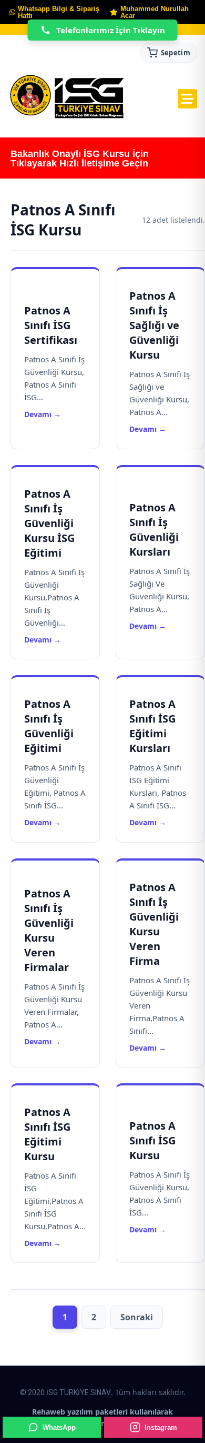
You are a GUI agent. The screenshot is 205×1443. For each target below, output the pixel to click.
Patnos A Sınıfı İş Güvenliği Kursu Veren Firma (154, 924)
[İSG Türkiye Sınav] (67, 97)
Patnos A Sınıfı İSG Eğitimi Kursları (152, 726)
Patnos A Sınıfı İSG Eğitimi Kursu (47, 1134)
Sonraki (136, 1317)
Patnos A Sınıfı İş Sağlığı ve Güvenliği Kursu (154, 325)
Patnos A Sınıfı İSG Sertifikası (50, 325)
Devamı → (42, 414)
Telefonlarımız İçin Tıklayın (110, 30)
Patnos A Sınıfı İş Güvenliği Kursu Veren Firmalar (49, 930)
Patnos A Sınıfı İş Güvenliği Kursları (154, 529)
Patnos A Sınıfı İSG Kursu (152, 1140)
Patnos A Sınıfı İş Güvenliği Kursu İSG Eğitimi (49, 523)
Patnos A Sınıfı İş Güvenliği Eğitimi (49, 726)
